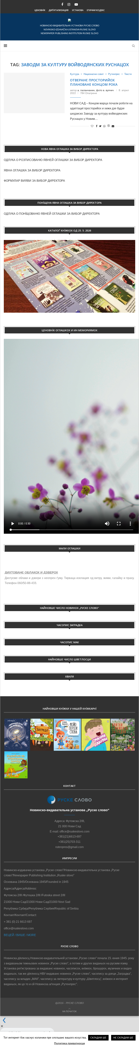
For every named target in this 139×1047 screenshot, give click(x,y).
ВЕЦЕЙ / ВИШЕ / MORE (20, 935)
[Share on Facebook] (96, 126)
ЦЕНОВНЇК (40, 10)
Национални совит (94, 74)
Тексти (128, 74)
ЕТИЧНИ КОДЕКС (96, 10)
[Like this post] (92, 126)
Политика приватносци (69, 1043)
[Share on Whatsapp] (104, 126)
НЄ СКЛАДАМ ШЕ (123, 1037)
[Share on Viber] (108, 126)
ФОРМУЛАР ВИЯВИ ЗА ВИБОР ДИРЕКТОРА (34, 180)
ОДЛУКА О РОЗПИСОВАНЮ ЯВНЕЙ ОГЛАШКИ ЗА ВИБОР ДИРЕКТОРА (53, 159)
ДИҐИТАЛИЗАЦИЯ (58, 10)
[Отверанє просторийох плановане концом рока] (34, 93)
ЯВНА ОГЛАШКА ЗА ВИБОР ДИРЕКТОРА (32, 170)
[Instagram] (69, 4)
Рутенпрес (114, 74)
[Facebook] (62, 4)
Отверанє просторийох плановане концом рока (93, 82)
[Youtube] (76, 4)
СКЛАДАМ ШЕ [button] (98, 1037)
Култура (74, 74)
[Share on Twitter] (100, 126)
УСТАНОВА (77, 10)
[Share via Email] (113, 126)
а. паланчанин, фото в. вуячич (95, 90)
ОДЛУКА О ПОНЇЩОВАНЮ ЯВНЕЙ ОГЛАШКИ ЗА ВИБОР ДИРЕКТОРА (52, 213)
